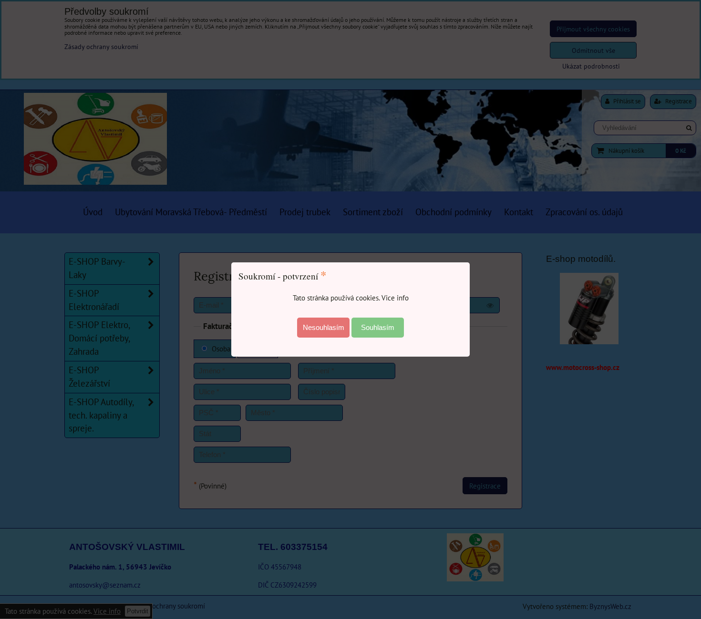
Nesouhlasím (323, 327)
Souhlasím (377, 327)
